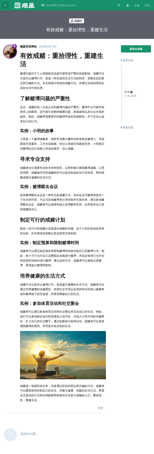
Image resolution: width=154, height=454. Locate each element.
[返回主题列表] (5, 5)
